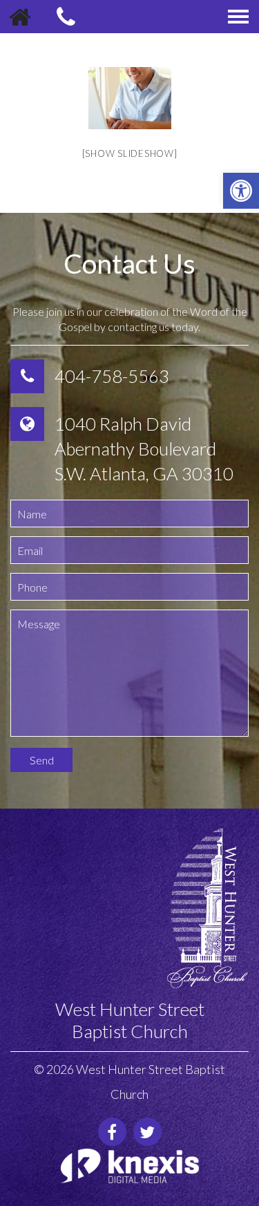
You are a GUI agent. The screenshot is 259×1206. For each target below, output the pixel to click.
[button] (241, 191)
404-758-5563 (112, 376)
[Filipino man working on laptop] (129, 98)
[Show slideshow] (130, 153)
